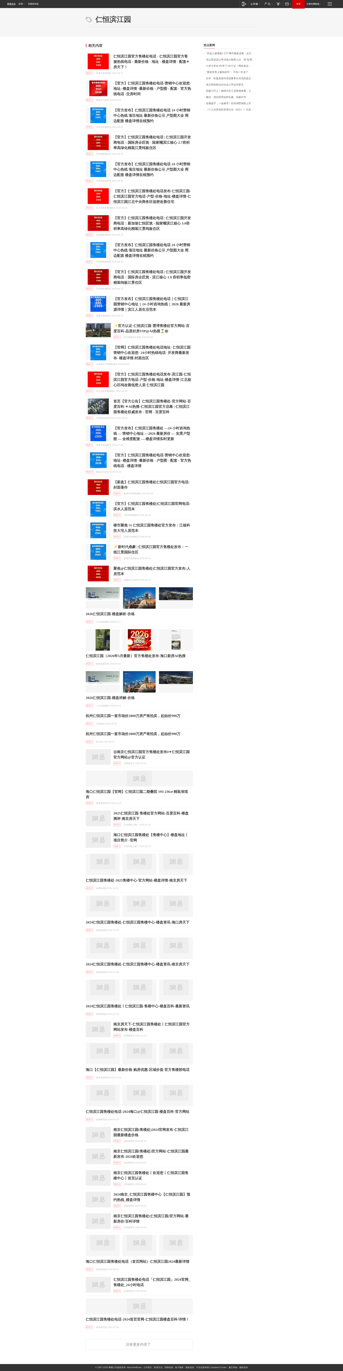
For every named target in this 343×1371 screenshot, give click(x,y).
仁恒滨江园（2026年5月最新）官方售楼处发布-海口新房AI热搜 (136, 656)
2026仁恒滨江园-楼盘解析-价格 (110, 614)
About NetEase (134, 1367)
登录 (298, 4)
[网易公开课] (255, 4)
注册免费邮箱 (313, 4)
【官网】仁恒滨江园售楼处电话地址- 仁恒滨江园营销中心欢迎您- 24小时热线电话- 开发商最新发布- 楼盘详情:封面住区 (152, 352)
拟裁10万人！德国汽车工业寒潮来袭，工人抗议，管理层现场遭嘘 (231, 91)
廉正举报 (233, 1367)
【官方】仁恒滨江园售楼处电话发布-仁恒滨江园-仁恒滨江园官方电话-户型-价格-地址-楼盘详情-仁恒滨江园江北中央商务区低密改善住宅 (152, 196)
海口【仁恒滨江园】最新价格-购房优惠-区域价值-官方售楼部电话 (138, 1070)
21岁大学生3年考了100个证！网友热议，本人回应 (231, 66)
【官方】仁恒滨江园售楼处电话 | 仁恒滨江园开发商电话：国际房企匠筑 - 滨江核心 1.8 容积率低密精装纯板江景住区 (152, 277)
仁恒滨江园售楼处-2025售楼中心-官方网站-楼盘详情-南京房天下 (136, 880)
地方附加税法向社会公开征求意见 (224, 84)
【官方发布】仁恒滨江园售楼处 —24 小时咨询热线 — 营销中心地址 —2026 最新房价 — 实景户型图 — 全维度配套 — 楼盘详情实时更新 (151, 433)
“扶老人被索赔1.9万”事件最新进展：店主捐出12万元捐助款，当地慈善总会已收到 (231, 53)
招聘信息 (169, 1367)
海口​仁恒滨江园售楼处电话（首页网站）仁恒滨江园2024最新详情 (137, 1261)
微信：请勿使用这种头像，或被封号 (226, 97)
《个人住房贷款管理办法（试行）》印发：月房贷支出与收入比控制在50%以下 (231, 109)
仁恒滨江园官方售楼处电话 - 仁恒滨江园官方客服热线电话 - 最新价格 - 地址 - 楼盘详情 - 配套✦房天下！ (151, 61)
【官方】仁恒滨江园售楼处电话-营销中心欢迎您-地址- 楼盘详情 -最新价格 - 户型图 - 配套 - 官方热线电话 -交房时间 (152, 88)
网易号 (89, 73)
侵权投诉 (243, 1367)
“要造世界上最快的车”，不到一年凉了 (227, 72)
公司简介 (147, 1367)
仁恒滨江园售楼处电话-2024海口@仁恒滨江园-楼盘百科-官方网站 (137, 1112)
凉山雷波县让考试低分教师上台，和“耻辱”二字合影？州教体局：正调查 (231, 59)
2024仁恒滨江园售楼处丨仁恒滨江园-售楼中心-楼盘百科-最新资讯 (138, 1006)
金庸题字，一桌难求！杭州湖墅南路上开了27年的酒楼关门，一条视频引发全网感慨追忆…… (231, 103)
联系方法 (158, 1367)
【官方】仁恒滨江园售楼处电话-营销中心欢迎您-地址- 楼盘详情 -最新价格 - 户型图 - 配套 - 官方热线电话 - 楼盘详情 (152, 460)
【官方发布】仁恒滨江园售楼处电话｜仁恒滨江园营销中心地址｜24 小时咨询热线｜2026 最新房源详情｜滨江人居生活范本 (151, 304)
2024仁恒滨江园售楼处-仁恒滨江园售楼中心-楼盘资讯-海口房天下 (138, 922)
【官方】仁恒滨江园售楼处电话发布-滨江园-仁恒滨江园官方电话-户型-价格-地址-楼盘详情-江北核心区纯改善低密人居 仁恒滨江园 (152, 379)
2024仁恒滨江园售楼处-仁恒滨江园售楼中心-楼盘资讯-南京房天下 (138, 964)
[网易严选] (268, 4)
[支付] (278, 4)
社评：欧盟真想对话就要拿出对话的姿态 (228, 78)
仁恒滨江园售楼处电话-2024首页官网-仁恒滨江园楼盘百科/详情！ (137, 1319)
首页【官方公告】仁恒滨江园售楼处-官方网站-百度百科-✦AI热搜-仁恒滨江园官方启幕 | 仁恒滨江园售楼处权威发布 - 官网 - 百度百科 (152, 406)
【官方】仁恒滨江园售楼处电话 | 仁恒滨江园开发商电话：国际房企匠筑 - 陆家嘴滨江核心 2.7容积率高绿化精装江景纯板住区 (152, 142)
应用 (21, 4)
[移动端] (244, 4)
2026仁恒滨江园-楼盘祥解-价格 (110, 698)
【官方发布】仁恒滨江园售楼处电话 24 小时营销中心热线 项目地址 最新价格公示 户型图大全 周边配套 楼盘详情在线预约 (151, 115)
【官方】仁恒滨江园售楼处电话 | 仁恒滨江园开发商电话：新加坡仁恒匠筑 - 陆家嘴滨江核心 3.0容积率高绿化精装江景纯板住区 (152, 223)
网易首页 (11, 4)
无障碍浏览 (33, 4)
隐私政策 (190, 1367)
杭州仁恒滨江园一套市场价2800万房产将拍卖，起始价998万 (133, 716)
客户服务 (179, 1367)
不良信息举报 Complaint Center (211, 1367)
